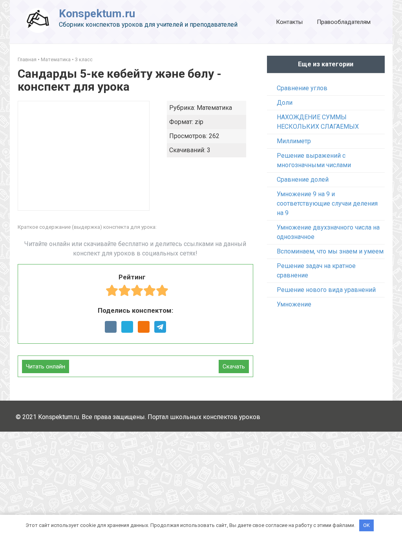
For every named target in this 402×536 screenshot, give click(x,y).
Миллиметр (294, 141)
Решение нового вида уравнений (326, 290)
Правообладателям (344, 22)
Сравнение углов (302, 88)
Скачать (234, 366)
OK (366, 525)
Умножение (294, 304)
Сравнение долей (303, 179)
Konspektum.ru (97, 13)
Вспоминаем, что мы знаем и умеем (330, 251)
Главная (27, 59)
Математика (56, 59)
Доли (284, 102)
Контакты (289, 22)
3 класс (84, 59)
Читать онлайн (45, 366)
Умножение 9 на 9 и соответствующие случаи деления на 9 (327, 203)
